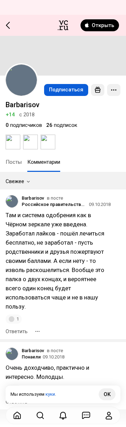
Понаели (31, 357)
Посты (14, 162)
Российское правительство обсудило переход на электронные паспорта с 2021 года (54, 204)
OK (107, 394)
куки (50, 394)
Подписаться (66, 89)
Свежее (15, 181)
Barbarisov (33, 198)
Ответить (17, 331)
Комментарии (43, 162)
